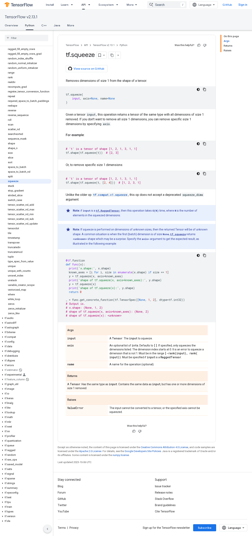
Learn (64, 4)
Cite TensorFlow (165, 511)
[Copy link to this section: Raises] (80, 400)
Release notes (164, 492)
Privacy (74, 527)
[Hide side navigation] (47, 529)
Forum (62, 492)
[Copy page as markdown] (112, 55)
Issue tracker (163, 486)
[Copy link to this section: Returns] (81, 376)
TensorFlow (72, 45)
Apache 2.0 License (90, 451)
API (83, 4)
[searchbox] (26, 38)
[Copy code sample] (204, 89)
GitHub (227, 4)
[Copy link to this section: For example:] (88, 135)
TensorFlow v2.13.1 (21, 17)
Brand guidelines (165, 505)
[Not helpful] (205, 45)
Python (29, 25)
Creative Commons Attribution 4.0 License (164, 447)
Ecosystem (106, 4)
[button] (25, 318)
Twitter (62, 505)
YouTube (63, 511)
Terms (62, 527)
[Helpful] (199, 45)
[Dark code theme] (198, 89)
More (130, 4)
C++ (44, 25)
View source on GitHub (89, 68)
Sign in (242, 4)
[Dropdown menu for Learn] (73, 4)
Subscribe (204, 528)
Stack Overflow (164, 498)
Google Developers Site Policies (143, 451)
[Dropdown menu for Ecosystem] (118, 4)
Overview (11, 25)
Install (50, 4)
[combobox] (167, 4)
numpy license (121, 455)
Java (57, 25)
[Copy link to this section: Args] (78, 330)
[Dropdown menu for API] (90, 4)
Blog (60, 486)
